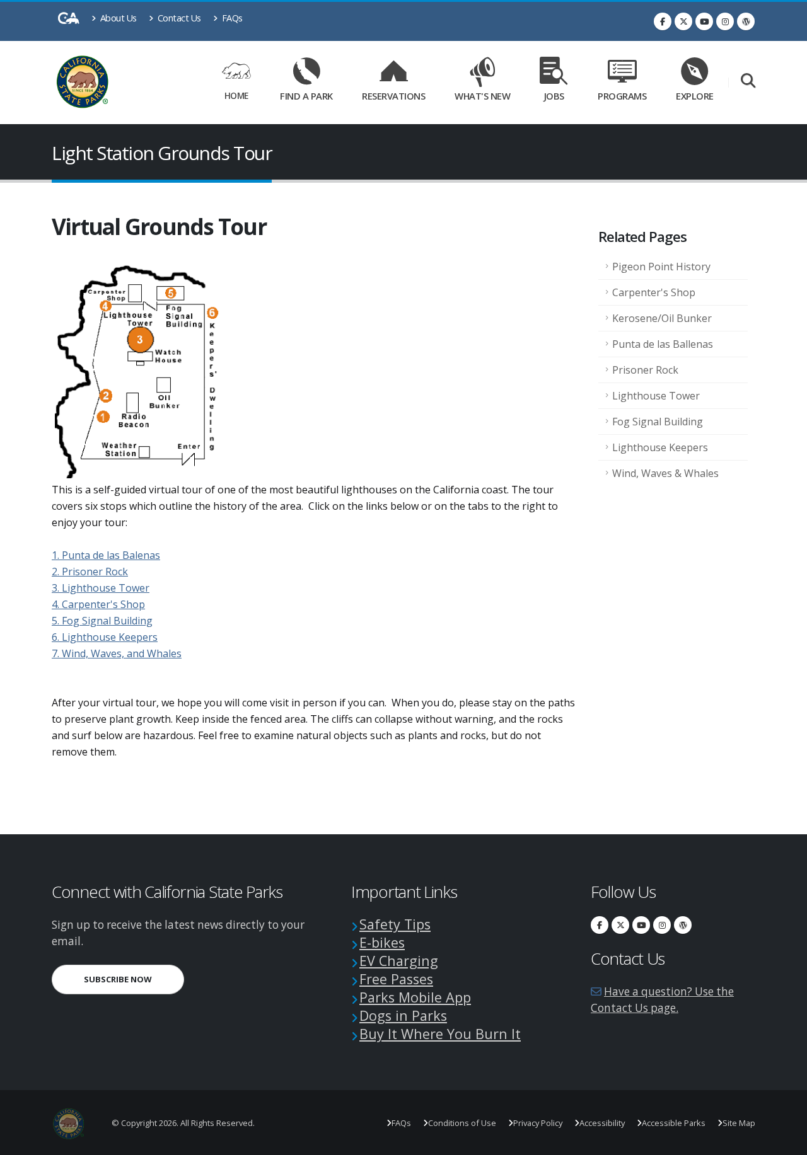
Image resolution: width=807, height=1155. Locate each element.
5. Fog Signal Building (102, 621)
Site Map (739, 1123)
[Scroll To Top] (785, 1141)
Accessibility (602, 1123)
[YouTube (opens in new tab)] (704, 21)
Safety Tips (395, 924)
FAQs (231, 18)
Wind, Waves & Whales (665, 473)
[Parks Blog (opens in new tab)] (746, 21)
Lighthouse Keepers (660, 447)
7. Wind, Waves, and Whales (117, 653)
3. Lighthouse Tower (100, 588)
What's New (482, 95)
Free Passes (396, 979)
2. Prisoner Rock (90, 571)
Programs (622, 95)
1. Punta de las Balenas (106, 555)
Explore (695, 95)
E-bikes (382, 942)
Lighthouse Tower (656, 396)
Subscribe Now (134, 979)
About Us (117, 18)
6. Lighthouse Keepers (105, 637)
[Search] (748, 81)
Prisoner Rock (645, 370)
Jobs (554, 95)
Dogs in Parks (403, 1015)
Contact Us (178, 18)
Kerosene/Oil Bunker (662, 318)
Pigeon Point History (661, 266)
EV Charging (398, 960)
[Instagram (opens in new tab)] (725, 21)
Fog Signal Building (657, 421)
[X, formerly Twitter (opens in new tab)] (683, 21)
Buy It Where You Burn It (440, 1034)
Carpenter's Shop (653, 292)
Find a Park (306, 95)
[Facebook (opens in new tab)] (662, 21)
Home (236, 95)
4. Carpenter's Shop (98, 604)
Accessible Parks (673, 1123)
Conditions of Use (462, 1123)
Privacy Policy (537, 1123)
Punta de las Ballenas (662, 344)
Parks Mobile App (415, 997)
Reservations (398, 93)
